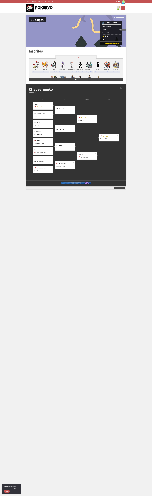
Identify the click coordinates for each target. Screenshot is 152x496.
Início (28, 1)
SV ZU (104, 29)
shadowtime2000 (81, 72)
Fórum (34, 1)
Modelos (122, 29)
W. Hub (118, 1)
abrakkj (116, 72)
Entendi (7, 491)
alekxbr (46, 72)
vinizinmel (107, 72)
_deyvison (37, 72)
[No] (19, 486)
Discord (49, 1)
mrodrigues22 (72, 72)
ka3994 (55, 72)
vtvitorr (99, 72)
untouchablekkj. (63, 72)
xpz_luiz (90, 72)
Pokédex (40, 1)
